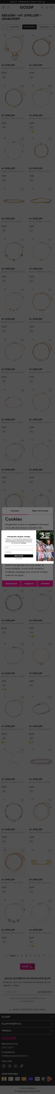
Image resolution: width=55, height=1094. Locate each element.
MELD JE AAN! (19, 556)
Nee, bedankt (19, 558)
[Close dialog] (52, 532)
